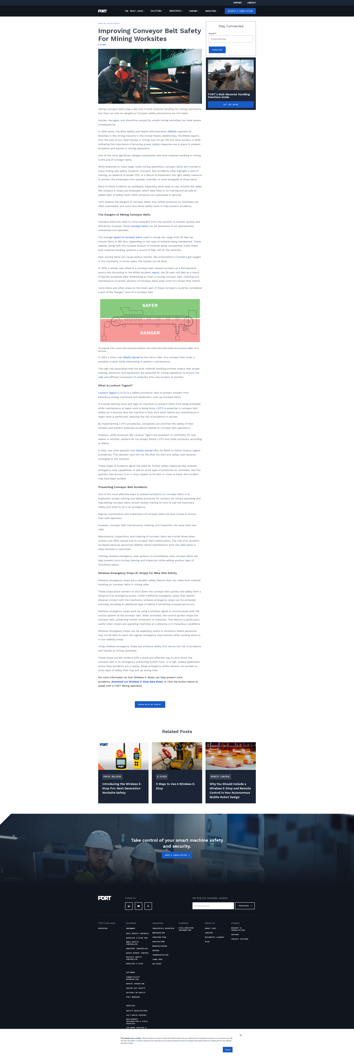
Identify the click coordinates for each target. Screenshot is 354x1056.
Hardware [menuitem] (130, 928)
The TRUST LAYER (134, 11)
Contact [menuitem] (235, 923)
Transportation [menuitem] (160, 955)
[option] (123, 772)
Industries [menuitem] (157, 923)
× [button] (240, 1034)
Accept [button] (227, 1049)
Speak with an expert (150, 704)
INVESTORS (210, 11)
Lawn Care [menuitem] (157, 959)
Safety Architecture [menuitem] (137, 1011)
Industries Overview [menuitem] (163, 928)
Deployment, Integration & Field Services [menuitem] (137, 1021)
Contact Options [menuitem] (239, 939)
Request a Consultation (240, 11)
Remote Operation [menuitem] (135, 984)
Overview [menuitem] (102, 928)
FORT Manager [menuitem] (133, 997)
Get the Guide (230, 104)
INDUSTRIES (175, 11)
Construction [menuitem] (159, 937)
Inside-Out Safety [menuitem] (135, 988)
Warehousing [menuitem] (158, 933)
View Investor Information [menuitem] (186, 929)
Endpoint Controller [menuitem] (137, 948)
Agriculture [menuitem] (158, 942)
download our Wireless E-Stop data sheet (137, 681)
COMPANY (193, 11)
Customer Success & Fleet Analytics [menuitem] (136, 1029)
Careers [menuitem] (209, 933)
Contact (251, 3)
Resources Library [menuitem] (214, 937)
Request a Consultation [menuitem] (238, 929)
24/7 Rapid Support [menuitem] (136, 1015)
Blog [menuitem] (207, 942)
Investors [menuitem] (183, 923)
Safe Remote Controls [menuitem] (137, 933)
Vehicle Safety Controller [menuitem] (134, 958)
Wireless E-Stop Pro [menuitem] (137, 938)
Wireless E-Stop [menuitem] (134, 964)
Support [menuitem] (235, 934)
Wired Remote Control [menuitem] (137, 953)
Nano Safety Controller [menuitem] (132, 943)
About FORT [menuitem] (210, 928)
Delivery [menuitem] (157, 964)
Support (237, 3)
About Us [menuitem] (210, 923)
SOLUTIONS (156, 11)
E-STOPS (102, 45)
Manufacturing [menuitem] (159, 946)
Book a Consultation (176, 855)
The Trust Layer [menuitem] (106, 923)
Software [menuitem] (130, 972)
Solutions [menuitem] (131, 923)
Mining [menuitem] (155, 950)
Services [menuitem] (130, 1006)
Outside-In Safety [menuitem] (135, 992)
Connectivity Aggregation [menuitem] (133, 978)
